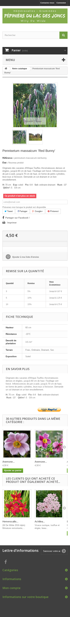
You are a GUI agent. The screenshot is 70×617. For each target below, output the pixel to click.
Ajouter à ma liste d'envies (25, 257)
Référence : (8, 158)
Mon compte (11, 588)
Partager (23, 211)
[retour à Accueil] (6, 69)
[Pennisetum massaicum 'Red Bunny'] (19, 137)
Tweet (10, 211)
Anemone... (8, 461)
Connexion (61, 3)
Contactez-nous (47, 3)
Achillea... (40, 521)
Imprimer (12, 222)
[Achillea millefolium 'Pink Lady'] (49, 503)
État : (5, 162)
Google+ (38, 211)
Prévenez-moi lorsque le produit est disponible (24, 207)
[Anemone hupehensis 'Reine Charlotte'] (16, 444)
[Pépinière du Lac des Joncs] (35, 15)
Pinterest (54, 211)
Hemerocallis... (10, 521)
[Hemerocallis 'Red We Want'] (16, 503)
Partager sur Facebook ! (17, 218)
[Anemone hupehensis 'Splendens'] (49, 444)
